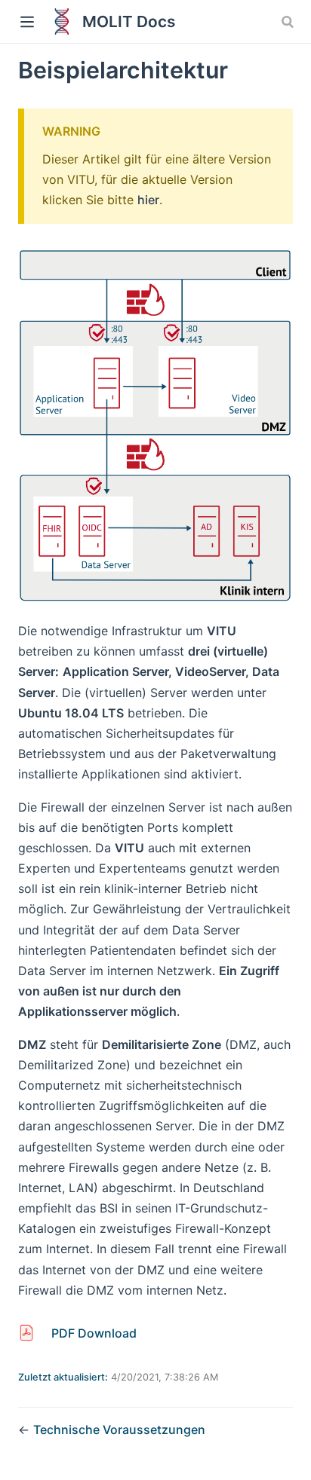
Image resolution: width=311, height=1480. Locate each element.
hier (148, 199)
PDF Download (94, 1333)
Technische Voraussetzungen (119, 1429)
